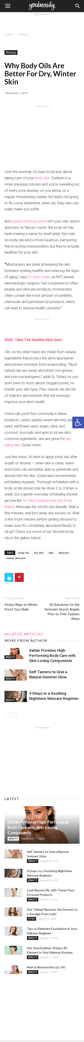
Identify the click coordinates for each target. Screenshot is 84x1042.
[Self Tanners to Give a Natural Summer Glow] (15, 675)
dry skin (39, 552)
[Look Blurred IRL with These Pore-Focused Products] (13, 892)
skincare (63, 552)
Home (8, 34)
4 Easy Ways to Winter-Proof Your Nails (21, 607)
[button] (78, 422)
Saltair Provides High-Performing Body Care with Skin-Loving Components (52, 655)
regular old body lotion (29, 221)
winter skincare (16, 558)
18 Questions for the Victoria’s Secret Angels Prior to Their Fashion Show (62, 612)
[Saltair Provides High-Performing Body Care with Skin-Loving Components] (15, 653)
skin (51, 552)
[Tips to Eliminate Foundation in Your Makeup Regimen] (13, 931)
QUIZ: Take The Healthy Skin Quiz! (33, 340)
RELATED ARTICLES (23, 634)
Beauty (23, 34)
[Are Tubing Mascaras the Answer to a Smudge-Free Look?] (13, 911)
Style (31, 918)
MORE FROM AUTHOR (25, 640)
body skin (42, 178)
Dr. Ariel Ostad (39, 277)
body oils (23, 552)
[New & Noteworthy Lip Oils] (13, 969)
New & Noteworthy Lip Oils (46, 967)
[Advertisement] (42, 22)
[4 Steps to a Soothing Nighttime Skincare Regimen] (15, 696)
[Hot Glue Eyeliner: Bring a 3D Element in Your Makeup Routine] (13, 950)
